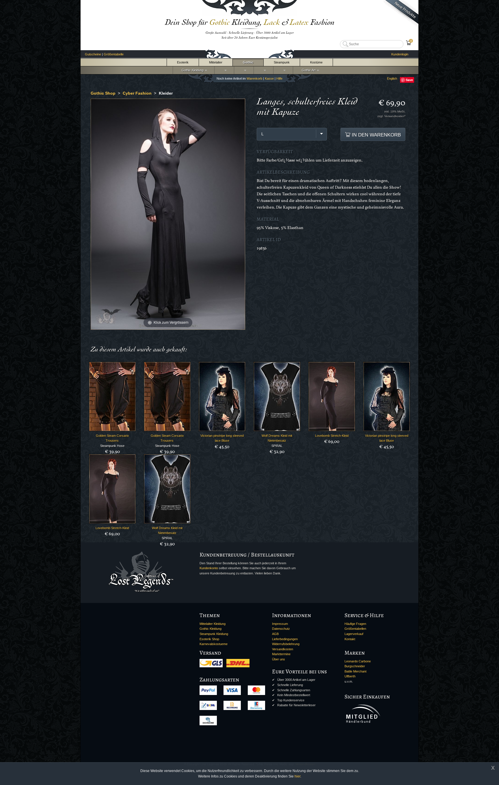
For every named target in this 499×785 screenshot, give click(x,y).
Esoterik (183, 62)
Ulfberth (350, 676)
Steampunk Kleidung (214, 634)
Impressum (280, 623)
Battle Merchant (355, 671)
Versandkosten (282, 649)
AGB (275, 634)
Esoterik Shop (209, 639)
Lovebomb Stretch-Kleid (332, 435)
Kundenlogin (399, 54)
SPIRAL (276, 445)
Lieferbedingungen (285, 639)
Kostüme (316, 62)
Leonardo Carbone (358, 661)
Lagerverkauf (354, 634)
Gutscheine (93, 54)
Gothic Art (308, 70)
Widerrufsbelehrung (285, 644)
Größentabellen (355, 628)
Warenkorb (254, 78)
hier (297, 776)
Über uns (278, 659)
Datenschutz (281, 628)
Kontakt (350, 639)
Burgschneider (355, 666)
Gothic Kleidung (192, 70)
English (392, 78)
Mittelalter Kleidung (213, 623)
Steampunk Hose (112, 445)
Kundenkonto (209, 568)
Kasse (269, 78)
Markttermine (281, 654)
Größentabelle (114, 54)
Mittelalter (215, 62)
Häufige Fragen (355, 623)
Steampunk (282, 62)
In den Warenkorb (375, 134)
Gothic (248, 62)
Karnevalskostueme (214, 644)
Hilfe (279, 78)
